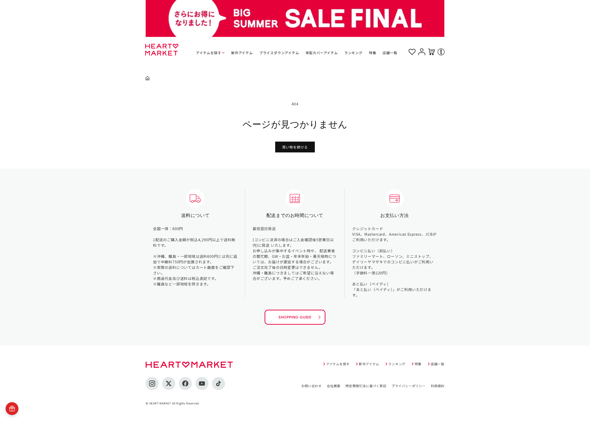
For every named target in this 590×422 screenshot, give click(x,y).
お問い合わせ (311, 385)
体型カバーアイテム (322, 52)
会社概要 (333, 385)
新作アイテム (242, 52)
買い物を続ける (295, 147)
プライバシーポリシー (409, 385)
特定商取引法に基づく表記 (365, 385)
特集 (372, 52)
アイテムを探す (208, 52)
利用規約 (437, 385)
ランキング (353, 52)
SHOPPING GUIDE (295, 317)
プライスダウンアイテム (279, 52)
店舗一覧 (390, 52)
